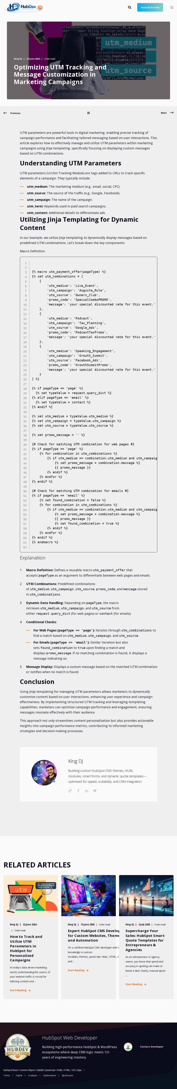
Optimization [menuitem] (49, 1075)
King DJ (18, 58)
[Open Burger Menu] (171, 7)
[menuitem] (128, 1047)
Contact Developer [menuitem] (151, 1046)
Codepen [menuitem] (32, 1075)
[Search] (130, 7)
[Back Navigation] (88, 113)
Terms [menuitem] (6, 1075)
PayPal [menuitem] (19, 1075)
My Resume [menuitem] (67, 1075)
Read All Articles (150, 7)
